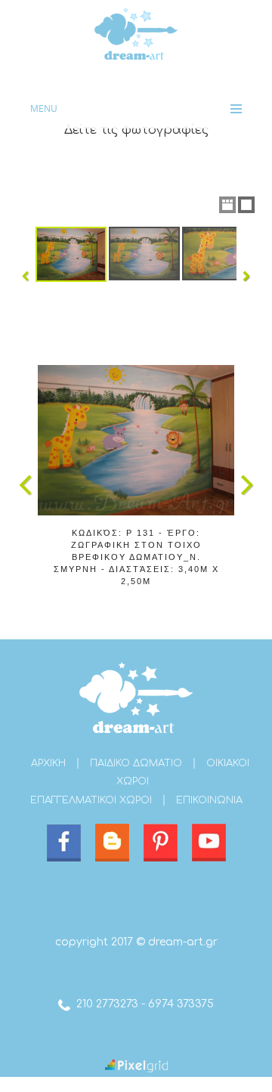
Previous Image (25, 485)
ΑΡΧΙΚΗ (48, 763)
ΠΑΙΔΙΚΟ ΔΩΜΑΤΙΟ (136, 763)
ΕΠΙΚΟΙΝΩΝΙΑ (209, 800)
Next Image (246, 485)
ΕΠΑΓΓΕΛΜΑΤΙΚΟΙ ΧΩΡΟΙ (91, 800)
